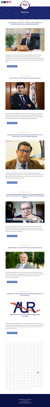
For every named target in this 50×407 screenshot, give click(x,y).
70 (20, 359)
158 (21, 380)
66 (6, 359)
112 (14, 370)
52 (34, 353)
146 (17, 378)
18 (31, 345)
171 (28, 383)
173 (34, 383)
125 (21, 372)
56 (10, 356)
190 (17, 389)
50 (27, 353)
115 (24, 370)
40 (31, 351)
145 (14, 378)
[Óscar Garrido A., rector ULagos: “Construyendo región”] (25, 96)
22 (6, 348)
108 (38, 367)
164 (41, 380)
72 (27, 359)
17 (27, 345)
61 (27, 356)
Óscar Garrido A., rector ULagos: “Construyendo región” (25, 78)
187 (7, 389)
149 (28, 378)
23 (10, 348)
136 (21, 375)
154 (7, 380)
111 (10, 370)
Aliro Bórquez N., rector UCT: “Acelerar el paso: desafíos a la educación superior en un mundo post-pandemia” (25, 23)
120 (41, 370)
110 (7, 370)
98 (41, 364)
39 (27, 351)
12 (10, 345)
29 (31, 348)
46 (13, 353)
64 (38, 356)
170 (24, 383)
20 (38, 345)
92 (20, 364)
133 (10, 375)
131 (41, 372)
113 (17, 370)
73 (31, 359)
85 (34, 361)
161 (31, 380)
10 (41, 342)
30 (34, 348)
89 (10, 364)
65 (41, 356)
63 (34, 356)
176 (7, 386)
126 (24, 372)
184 (34, 386)
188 (10, 389)
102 (17, 367)
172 (31, 383)
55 (6, 356)
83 (27, 361)
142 (41, 375)
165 (7, 383)
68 (13, 359)
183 (31, 386)
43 (41, 351)
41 (34, 351)
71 (24, 359)
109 (41, 367)
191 (21, 389)
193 (28, 389)
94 (27, 364)
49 (24, 353)
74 (34, 359)
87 (41, 361)
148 (24, 378)
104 (24, 367)
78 (10, 361)
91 (17, 364)
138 (28, 375)
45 (10, 353)
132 (7, 375)
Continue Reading (12, 66)
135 (17, 375)
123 (14, 372)
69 (17, 359)
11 (6, 345)
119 (38, 370)
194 (31, 389)
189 (14, 389)
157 (17, 380)
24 (13, 348)
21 (41, 345)
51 (31, 353)
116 (28, 370)
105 (28, 367)
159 (24, 380)
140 (34, 375)
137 (24, 375)
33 (6, 351)
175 (41, 383)
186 (41, 386)
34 (10, 351)
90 (13, 364)
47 (17, 353)
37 (20, 351)
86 (38, 361)
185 (38, 386)
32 (41, 348)
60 (24, 356)
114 (21, 370)
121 (7, 372)
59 (20, 356)
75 (38, 359)
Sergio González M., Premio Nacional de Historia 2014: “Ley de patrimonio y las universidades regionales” (25, 135)
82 (24, 361)
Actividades (22, 291)
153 (41, 378)
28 (27, 348)
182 (28, 386)
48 (20, 353)
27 (24, 348)
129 (34, 372)
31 (38, 348)
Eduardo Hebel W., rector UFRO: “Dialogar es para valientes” (25, 247)
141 (38, 375)
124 (17, 372)
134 (14, 375)
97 (38, 364)
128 (31, 372)
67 (10, 359)
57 (13, 356)
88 (6, 364)
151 (34, 378)
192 (24, 389)
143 (7, 378)
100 (10, 367)
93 (24, 364)
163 (38, 380)
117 (31, 370)
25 (17, 348)
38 (24, 351)
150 (31, 378)
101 (14, 367)
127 (28, 372)
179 (17, 386)
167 (14, 383)
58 (17, 356)
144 (10, 378)
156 (14, 380)
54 (41, 353)
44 (6, 353)
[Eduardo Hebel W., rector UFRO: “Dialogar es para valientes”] (25, 260)
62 (31, 356)
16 (24, 345)
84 (31, 361)
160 (28, 380)
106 (31, 367)
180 (21, 386)
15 (20, 345)
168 (17, 383)
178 (14, 386)
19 (34, 345)
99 (6, 367)
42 (38, 351)
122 (10, 372)
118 (34, 370)
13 (13, 345)
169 (21, 383)
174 (38, 383)
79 (13, 361)
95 (31, 364)
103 (21, 367)
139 (31, 375)
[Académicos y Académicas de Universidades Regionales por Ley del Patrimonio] (25, 309)
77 (6, 361)
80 (17, 361)
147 (21, 378)
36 (17, 351)
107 (34, 367)
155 (10, 380)
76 (41, 359)
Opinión (22, 20)
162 (34, 380)
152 (38, 378)
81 (20, 361)
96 (34, 364)
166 (10, 383)
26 (20, 348)
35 (13, 351)
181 (24, 386)
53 (38, 353)
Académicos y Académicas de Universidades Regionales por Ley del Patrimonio (25, 294)
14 (17, 345)
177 (10, 386)
